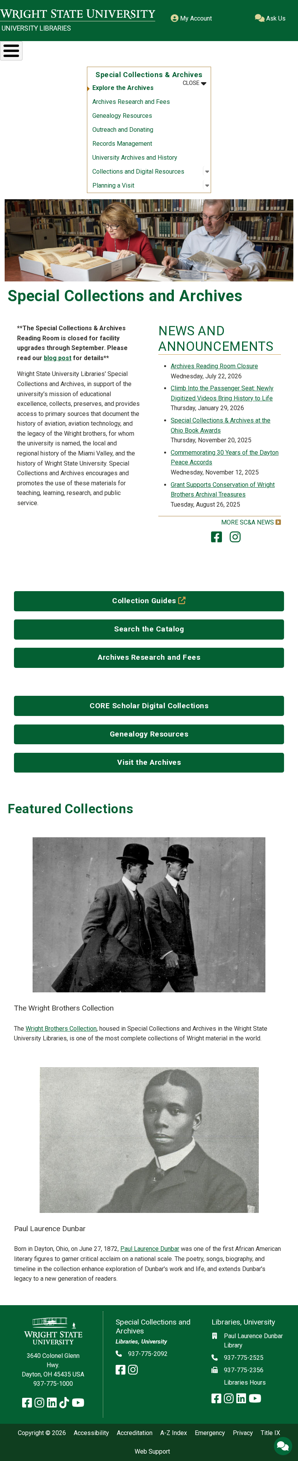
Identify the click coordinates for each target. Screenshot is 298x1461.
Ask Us (275, 18)
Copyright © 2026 (42, 1433)
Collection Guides (165, 600)
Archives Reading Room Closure (214, 366)
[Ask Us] (283, 1446)
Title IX (270, 1433)
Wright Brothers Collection (61, 1028)
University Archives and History (134, 157)
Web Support (152, 1452)
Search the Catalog (149, 628)
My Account (195, 18)
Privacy (243, 1433)
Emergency (210, 1433)
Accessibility (91, 1433)
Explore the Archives (123, 87)
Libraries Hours (245, 1382)
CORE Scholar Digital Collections (149, 705)
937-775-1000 (53, 1383)
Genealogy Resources (122, 115)
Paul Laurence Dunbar (149, 1248)
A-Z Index (173, 1433)
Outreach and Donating (122, 129)
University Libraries (36, 28)
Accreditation (134, 1433)
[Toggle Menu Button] (11, 50)
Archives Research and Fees (131, 101)
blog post (57, 358)
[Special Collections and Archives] (216, 539)
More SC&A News (247, 522)
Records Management (122, 143)
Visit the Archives (149, 762)
